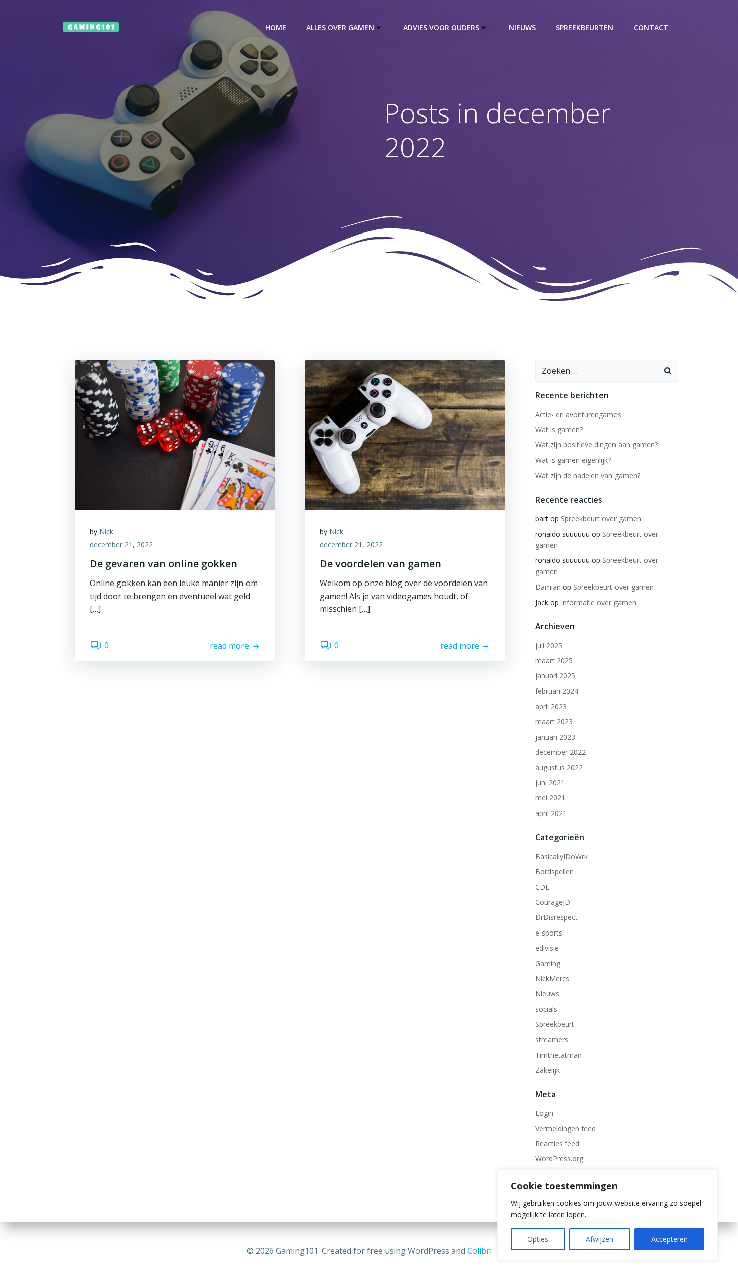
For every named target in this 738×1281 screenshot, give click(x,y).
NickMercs (552, 978)
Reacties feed (557, 1143)
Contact (651, 27)
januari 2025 (555, 675)
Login (544, 1113)
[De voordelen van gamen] (405, 433)
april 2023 (551, 706)
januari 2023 (555, 737)
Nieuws (522, 27)
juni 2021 (550, 782)
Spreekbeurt (554, 1024)
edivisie (547, 948)
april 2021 (551, 813)
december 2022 (560, 752)
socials (546, 1009)
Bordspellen (554, 871)
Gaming (547, 963)
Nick (106, 531)
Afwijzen (599, 1239)
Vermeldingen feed (565, 1128)
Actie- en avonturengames (578, 414)
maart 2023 (554, 721)
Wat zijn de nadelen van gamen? (587, 475)
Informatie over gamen (598, 602)
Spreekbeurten (584, 27)
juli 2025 (548, 645)
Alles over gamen (340, 27)
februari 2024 (556, 691)
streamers (551, 1039)
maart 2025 (554, 660)
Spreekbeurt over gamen (601, 518)
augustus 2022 (559, 767)
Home (275, 27)
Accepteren (669, 1239)
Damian (548, 587)
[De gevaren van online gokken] (175, 433)
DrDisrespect (556, 917)
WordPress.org (559, 1158)
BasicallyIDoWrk (561, 856)
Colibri (479, 1250)
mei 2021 (550, 797)
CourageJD (552, 902)
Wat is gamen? (559, 429)
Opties (537, 1239)
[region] (607, 1215)
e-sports (548, 933)
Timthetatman (558, 1055)
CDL (542, 887)
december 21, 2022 (121, 544)
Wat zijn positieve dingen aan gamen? (596, 444)
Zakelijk (547, 1070)
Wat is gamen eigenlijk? (573, 460)
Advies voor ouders (441, 27)
